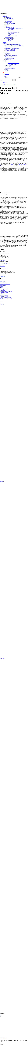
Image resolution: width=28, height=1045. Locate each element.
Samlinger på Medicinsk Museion (12, 44)
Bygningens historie (12, 64)
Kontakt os (2, 266)
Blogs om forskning (9, 58)
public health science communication (8, 84)
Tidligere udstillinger (9, 38)
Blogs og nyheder (4, 289)
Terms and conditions (4, 296)
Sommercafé (2, 281)
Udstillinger (5, 26)
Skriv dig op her (3, 1037)
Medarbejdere (8, 65)
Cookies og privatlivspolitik (6, 298)
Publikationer (8, 59)
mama (9, 103)
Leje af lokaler (8, 21)
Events (4, 42)
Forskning (5, 51)
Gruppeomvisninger (9, 19)
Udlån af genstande (4, 292)
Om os (4, 60)
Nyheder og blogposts (10, 68)
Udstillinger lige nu (9, 27)
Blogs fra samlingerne (10, 49)
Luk (1, 1044)
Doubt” (12, 164)
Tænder (9, 40)
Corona (9, 34)
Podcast (7, 24)
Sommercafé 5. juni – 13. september (10, 23)
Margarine (10, 39)
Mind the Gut (11, 33)
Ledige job (2, 293)
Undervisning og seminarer (11, 55)
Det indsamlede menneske (13, 32)
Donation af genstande (10, 47)
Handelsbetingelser (4, 295)
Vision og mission (9, 66)
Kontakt (7, 70)
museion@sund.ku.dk (4, 263)
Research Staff (8, 56)
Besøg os (5, 16)
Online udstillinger (9, 37)
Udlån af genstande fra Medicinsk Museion (14, 45)
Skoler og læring (9, 18)
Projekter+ (7, 54)
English (7, 74)
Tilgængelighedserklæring (5, 297)
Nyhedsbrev (2, 290)
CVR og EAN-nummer (5, 284)
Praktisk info (8, 17)
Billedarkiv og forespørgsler (6, 291)
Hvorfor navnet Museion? (13, 63)
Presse (6, 69)
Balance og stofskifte (12, 35)
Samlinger (5, 43)
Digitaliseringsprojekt (10, 50)
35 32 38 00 (2, 260)
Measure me (10, 30)
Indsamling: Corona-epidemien (12, 48)
